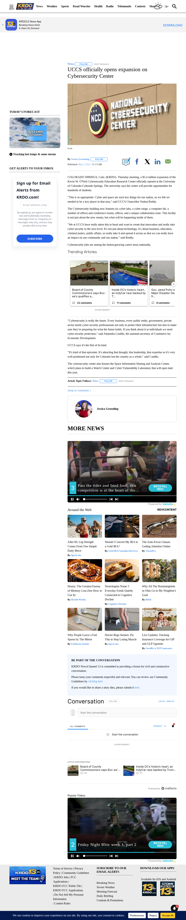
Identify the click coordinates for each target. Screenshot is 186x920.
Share (153, 6)
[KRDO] (25, 6)
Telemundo (124, 6)
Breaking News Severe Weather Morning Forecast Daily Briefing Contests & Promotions (110, 891)
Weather (52, 6)
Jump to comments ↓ (79, 390)
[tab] (78, 726)
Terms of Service (62, 868)
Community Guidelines (75, 872)
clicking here (95, 681)
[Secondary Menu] (14, 6)
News (39, 6)
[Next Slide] (173, 284)
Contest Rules (62, 903)
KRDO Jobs (61, 877)
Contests (140, 6)
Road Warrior (81, 6)
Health (98, 6)
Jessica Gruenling (80, 159)
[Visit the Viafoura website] (169, 788)
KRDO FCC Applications (68, 890)
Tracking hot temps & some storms (34, 154)
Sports (65, 6)
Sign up (170, 701)
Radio (110, 6)
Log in (161, 701)
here (136, 687)
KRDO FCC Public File (67, 885)
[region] (122, 745)
